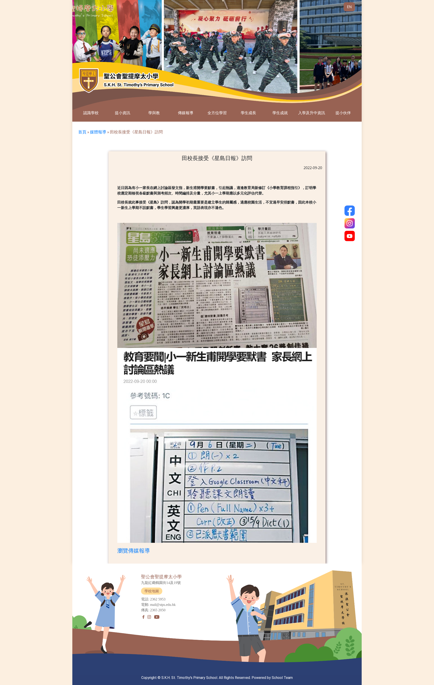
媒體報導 (98, 132)
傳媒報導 (185, 112)
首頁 (82, 132)
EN (349, 6)
